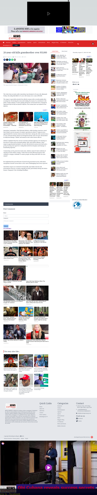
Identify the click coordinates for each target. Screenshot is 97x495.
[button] (68, 0)
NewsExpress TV (7, 45)
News (48, 42)
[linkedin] (10, 60)
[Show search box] (78, 44)
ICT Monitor (63, 42)
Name (4, 212)
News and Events (62, 423)
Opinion (29, 42)
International (41, 42)
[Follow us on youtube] (78, 84)
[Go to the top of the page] (92, 437)
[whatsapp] (12, 60)
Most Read (64, 51)
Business (8, 42)
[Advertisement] (82, 176)
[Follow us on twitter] (75, 84)
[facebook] (4, 60)
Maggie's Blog (55, 42)
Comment (5, 218)
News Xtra (70, 42)
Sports (34, 42)
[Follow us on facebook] (73, 84)
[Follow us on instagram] (76, 84)
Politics (14, 42)
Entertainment (21, 42)
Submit (6, 226)
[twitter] (7, 60)
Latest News (55, 51)
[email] (15, 60)
